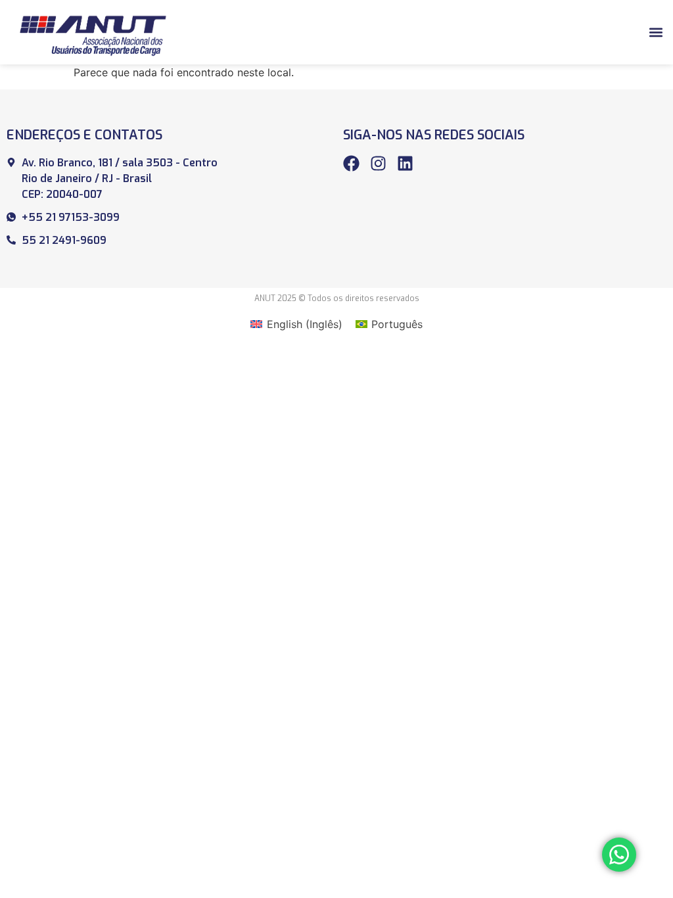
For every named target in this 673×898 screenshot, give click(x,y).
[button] (655, 32)
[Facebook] (351, 163)
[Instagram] (378, 163)
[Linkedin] (405, 163)
